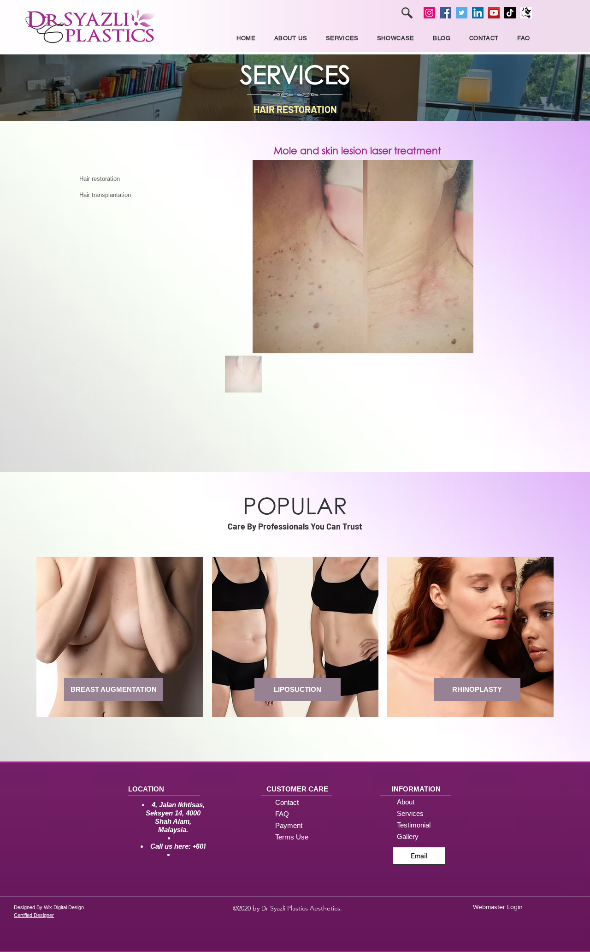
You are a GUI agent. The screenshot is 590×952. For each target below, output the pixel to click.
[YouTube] (494, 12)
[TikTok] (510, 12)
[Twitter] (461, 12)
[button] (342, 38)
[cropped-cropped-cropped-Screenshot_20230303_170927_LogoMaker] (526, 12)
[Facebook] (445, 12)
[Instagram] (429, 12)
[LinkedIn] (478, 12)
